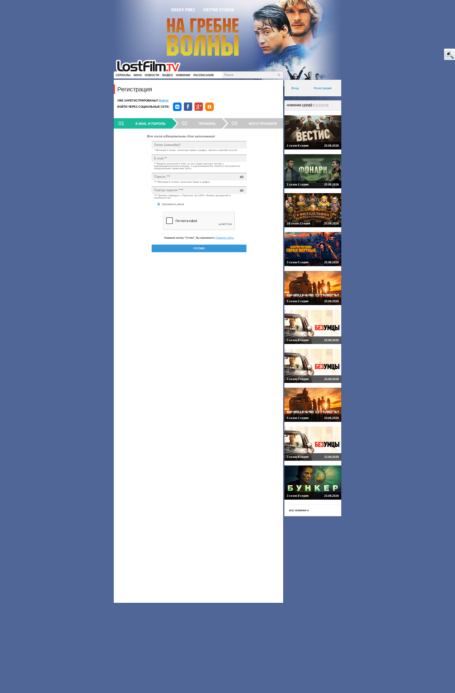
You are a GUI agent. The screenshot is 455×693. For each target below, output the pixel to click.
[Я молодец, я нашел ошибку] (431, 54)
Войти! (163, 100)
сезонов (321, 105)
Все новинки (297, 510)
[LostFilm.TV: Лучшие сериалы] (150, 65)
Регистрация (323, 88)
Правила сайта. (224, 237)
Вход (295, 88)
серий (307, 105)
